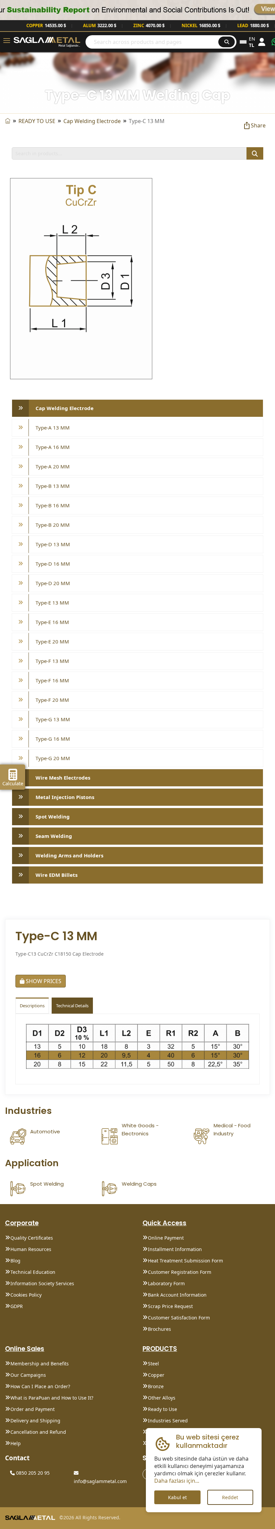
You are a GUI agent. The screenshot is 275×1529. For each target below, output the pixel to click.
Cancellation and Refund (38, 1432)
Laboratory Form (166, 1283)
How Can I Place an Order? (40, 1386)
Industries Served (168, 1420)
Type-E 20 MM (52, 641)
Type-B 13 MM (53, 486)
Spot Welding (53, 816)
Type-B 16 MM (53, 505)
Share (258, 125)
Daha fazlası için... (176, 1480)
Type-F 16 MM (52, 680)
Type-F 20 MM (52, 699)
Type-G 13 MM (53, 719)
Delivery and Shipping (35, 1420)
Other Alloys (161, 1398)
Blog (15, 1260)
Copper (156, 1375)
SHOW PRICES (42, 981)
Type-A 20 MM (53, 466)
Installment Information (175, 1249)
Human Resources (30, 1249)
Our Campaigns (28, 1375)
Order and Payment (32, 1409)
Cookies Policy (26, 1295)
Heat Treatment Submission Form (185, 1260)
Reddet (230, 1497)
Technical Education (32, 1272)
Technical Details (72, 1006)
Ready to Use (162, 1409)
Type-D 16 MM (53, 563)
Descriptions (32, 1006)
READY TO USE (36, 121)
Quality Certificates (31, 1238)
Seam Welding (54, 836)
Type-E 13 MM (52, 602)
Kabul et (177, 1497)
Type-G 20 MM (53, 758)
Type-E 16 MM (52, 622)
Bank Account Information (177, 1295)
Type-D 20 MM (53, 583)
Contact (17, 1458)
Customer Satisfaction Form (179, 1317)
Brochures (159, 1329)
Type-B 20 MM (53, 524)
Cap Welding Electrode (92, 121)
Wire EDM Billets (56, 874)
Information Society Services (42, 1283)
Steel (153, 1363)
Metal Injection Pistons (65, 797)
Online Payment (166, 1238)
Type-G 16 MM (53, 738)
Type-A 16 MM (53, 447)
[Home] (7, 121)
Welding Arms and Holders (69, 855)
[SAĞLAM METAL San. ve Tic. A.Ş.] (46, 41)
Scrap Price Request (170, 1306)
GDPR (16, 1306)
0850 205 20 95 (32, 1473)
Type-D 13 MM (53, 544)
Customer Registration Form (179, 1272)
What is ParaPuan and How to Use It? (51, 1398)
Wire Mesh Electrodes (63, 777)
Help (15, 1443)
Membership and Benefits (39, 1363)
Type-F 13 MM (52, 661)
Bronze (156, 1386)
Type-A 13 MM (53, 427)
